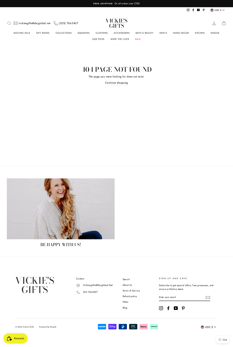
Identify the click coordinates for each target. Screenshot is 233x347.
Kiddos (215, 33)
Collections (64, 33)
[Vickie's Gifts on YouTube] (176, 308)
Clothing (102, 33)
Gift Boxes (42, 33)
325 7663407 (90, 292)
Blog (125, 307)
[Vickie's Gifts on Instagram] (161, 308)
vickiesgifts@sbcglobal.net (34, 23)
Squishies (84, 33)
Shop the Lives (120, 39)
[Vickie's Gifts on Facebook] (168, 308)
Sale (138, 39)
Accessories (122, 33)
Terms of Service (131, 290)
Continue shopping (116, 83)
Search (126, 279)
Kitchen (200, 33)
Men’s (163, 33)
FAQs (125, 302)
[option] (116, 3)
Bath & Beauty (144, 33)
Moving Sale (22, 33)
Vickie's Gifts (116, 23)
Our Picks (98, 39)
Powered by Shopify (47, 326)
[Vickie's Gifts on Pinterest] (183, 308)
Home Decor (181, 33)
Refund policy (130, 296)
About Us (127, 285)
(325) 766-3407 (68, 23)
